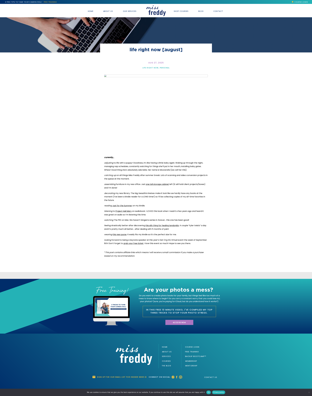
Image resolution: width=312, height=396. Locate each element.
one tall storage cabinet (157, 184)
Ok (209, 392)
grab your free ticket (133, 243)
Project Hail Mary (123, 211)
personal (165, 68)
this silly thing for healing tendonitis (162, 225)
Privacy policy (218, 392)
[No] (309, 392)
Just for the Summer (122, 205)
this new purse (120, 234)
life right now (150, 68)
